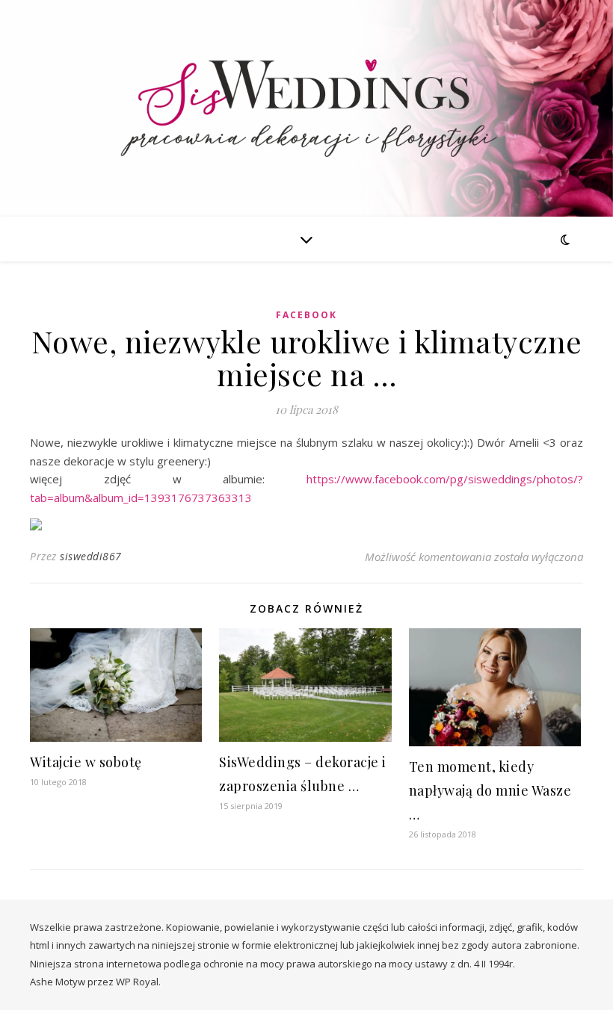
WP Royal (137, 981)
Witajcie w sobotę (86, 762)
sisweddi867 (91, 556)
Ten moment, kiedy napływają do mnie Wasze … (490, 790)
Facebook (306, 315)
